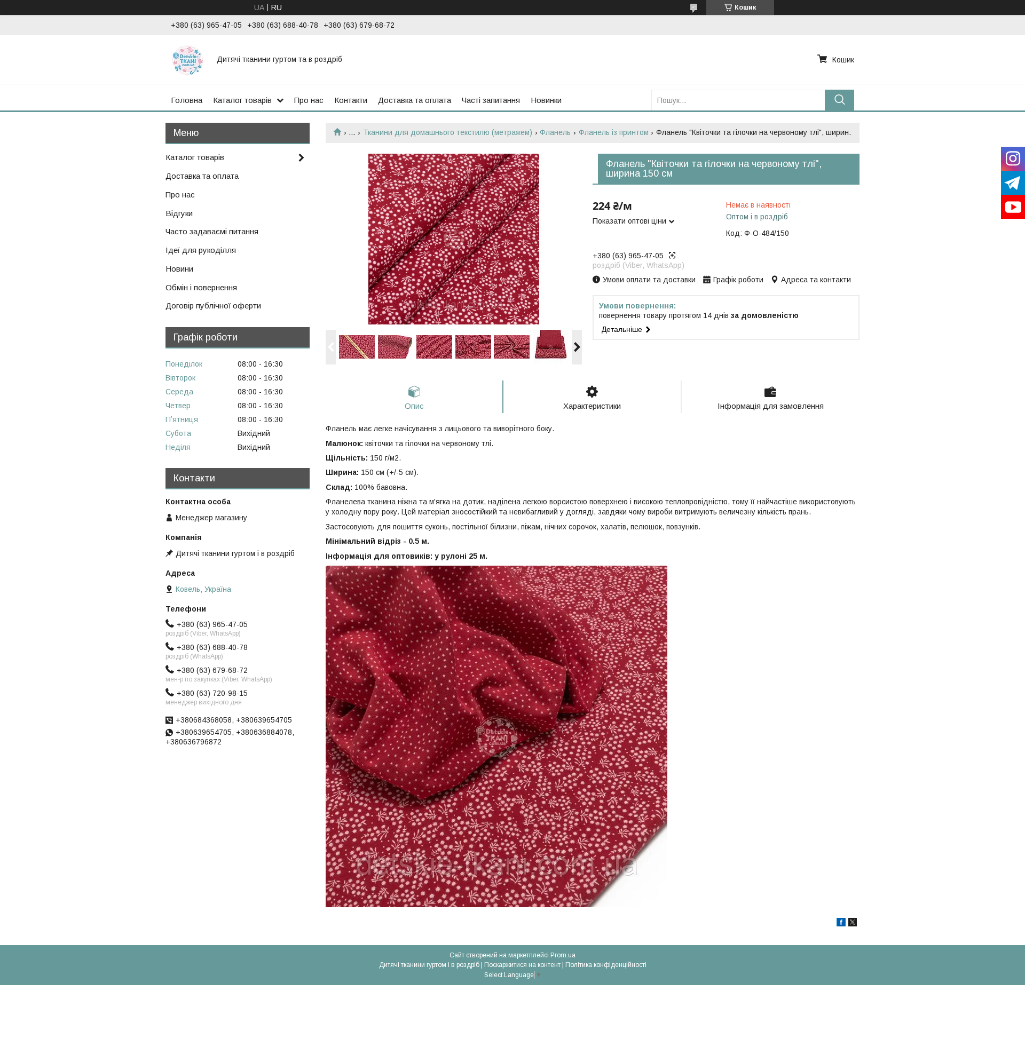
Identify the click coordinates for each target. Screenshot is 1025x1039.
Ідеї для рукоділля (200, 250)
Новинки (546, 100)
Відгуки (179, 213)
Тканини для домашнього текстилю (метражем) (447, 132)
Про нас (309, 100)
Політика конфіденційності (605, 965)
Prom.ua (562, 955)
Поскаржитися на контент (522, 965)
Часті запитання (491, 100)
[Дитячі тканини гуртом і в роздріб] (187, 59)
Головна (186, 100)
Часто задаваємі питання (211, 231)
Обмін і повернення (201, 287)
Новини (179, 268)
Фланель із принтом (614, 132)
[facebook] (841, 923)
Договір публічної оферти (213, 305)
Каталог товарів (242, 100)
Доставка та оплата (414, 100)
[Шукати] (839, 100)
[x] (852, 923)
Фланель (555, 132)
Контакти (350, 100)
